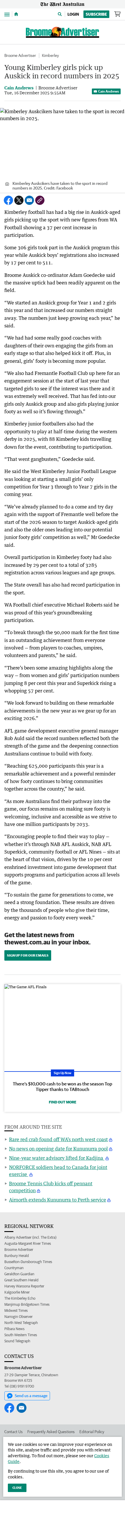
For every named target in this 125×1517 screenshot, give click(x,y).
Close (17, 1487)
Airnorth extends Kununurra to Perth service (57, 1200)
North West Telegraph (21, 1323)
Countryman (14, 1268)
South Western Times (20, 1335)
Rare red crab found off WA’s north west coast (58, 1139)
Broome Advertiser (20, 55)
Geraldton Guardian (19, 1274)
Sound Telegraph (17, 1341)
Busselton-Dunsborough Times (28, 1262)
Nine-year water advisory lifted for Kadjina (56, 1158)
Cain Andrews (108, 91)
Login (73, 14)
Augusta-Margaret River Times (27, 1243)
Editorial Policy (91, 1431)
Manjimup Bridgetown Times (26, 1304)
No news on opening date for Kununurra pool (58, 1149)
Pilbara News (14, 1329)
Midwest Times (16, 1310)
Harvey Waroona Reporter (24, 1286)
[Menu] (7, 14)
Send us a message (31, 1395)
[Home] (16, 14)
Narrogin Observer (18, 1316)
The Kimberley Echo (19, 1298)
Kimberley (50, 55)
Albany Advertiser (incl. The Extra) (30, 1237)
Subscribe (96, 14)
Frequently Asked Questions (51, 1431)
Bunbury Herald (16, 1255)
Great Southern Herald (21, 1280)
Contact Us (13, 1431)
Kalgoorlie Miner (17, 1292)
